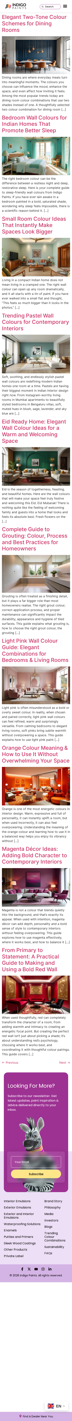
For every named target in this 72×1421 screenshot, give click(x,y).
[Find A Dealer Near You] (20, 1416)
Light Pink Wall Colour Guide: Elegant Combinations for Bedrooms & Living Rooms (35, 650)
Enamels (10, 1230)
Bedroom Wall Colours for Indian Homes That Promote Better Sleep (34, 124)
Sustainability (54, 1247)
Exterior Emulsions (17, 1207)
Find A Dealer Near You (38, 1416)
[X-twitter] (29, 1269)
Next (64, 1062)
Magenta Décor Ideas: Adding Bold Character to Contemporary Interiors (34, 855)
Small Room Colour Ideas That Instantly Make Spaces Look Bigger (34, 225)
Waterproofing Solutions (22, 1224)
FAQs (48, 1253)
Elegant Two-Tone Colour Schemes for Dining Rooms (34, 23)
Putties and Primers (18, 1237)
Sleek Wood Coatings (20, 1243)
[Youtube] (36, 1269)
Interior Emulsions (17, 1201)
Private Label (13, 1256)
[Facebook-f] (22, 1269)
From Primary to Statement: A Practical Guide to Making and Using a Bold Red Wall (30, 960)
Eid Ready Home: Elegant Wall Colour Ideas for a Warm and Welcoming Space (34, 431)
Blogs (48, 1227)
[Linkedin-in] (49, 1269)
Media (48, 1214)
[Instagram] (43, 1269)
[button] (65, 6)
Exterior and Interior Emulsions (19, 1216)
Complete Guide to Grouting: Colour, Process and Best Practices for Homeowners (34, 539)
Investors (51, 1220)
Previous (10, 1062)
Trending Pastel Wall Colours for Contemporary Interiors (35, 322)
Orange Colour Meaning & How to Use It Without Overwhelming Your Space (36, 754)
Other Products (15, 1249)
